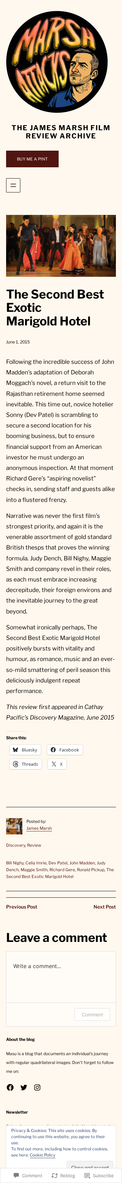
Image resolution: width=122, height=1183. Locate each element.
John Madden (82, 862)
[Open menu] (13, 185)
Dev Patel (57, 862)
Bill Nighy (14, 862)
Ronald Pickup (90, 869)
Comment (92, 1014)
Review (34, 845)
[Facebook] (10, 1087)
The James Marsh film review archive (61, 131)
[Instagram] (37, 1087)
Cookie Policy (42, 1154)
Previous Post (21, 907)
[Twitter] (24, 1087)
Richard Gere (62, 869)
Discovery (15, 845)
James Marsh (39, 828)
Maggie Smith (34, 869)
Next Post (105, 907)
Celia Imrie (35, 862)
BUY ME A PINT (32, 159)
